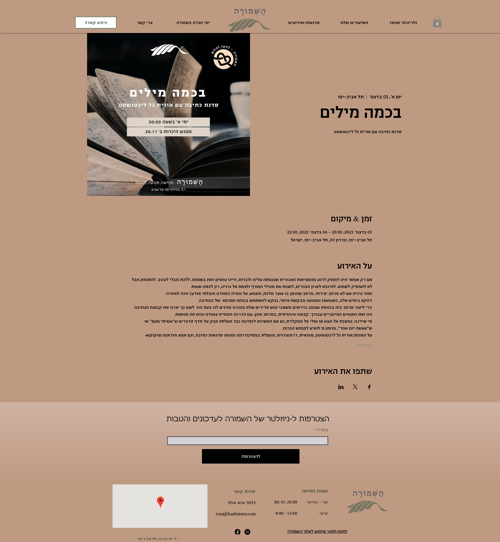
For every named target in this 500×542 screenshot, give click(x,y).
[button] (437, 21)
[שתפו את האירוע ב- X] (355, 387)
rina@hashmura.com (235, 514)
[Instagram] (247, 532)
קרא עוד (364, 345)
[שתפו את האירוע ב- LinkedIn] (341, 387)
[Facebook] (237, 532)
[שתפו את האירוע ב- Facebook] (369, 387)
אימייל (323, 430)
